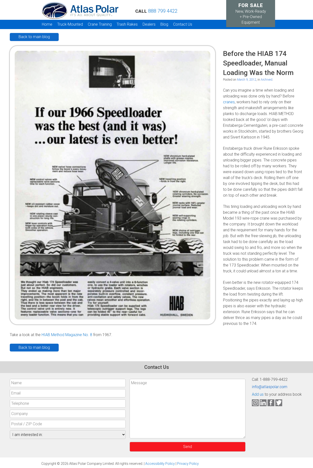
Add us (258, 394)
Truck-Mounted (70, 24)
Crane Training (100, 24)
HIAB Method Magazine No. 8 (67, 334)
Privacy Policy (188, 464)
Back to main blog (34, 36)
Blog (164, 24)
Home (47, 24)
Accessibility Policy (160, 464)
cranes (229, 102)
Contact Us (182, 24)
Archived (266, 79)
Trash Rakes (127, 24)
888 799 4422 (163, 11)
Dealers (149, 24)
